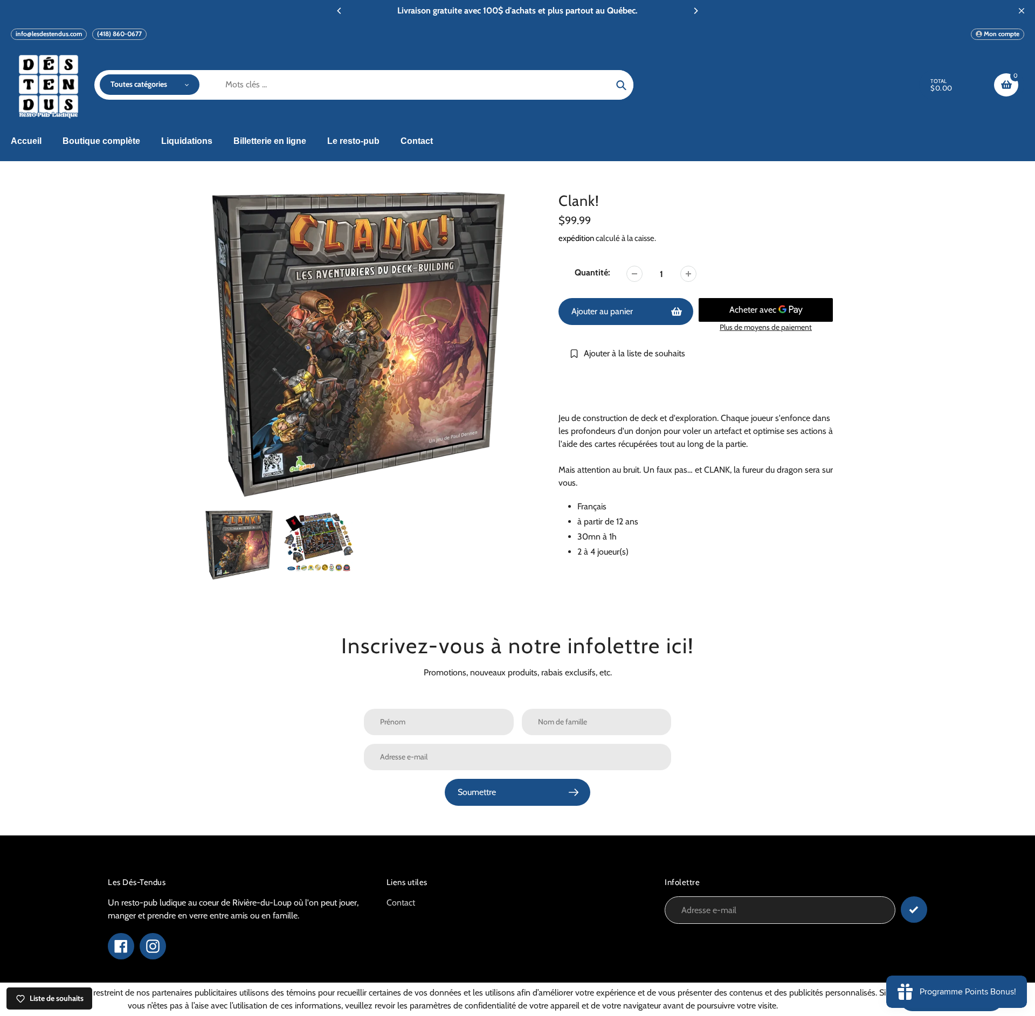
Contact (401, 902)
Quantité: (592, 272)
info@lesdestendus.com (49, 34)
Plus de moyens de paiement (766, 327)
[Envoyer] (914, 909)
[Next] (695, 10)
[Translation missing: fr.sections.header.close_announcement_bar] (1021, 10)
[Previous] (339, 10)
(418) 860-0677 (119, 34)
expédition (577, 238)
